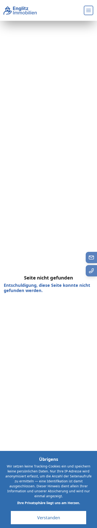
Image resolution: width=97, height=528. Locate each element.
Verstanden (48, 517)
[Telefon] (91, 270)
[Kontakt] (91, 257)
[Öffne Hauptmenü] (88, 10)
